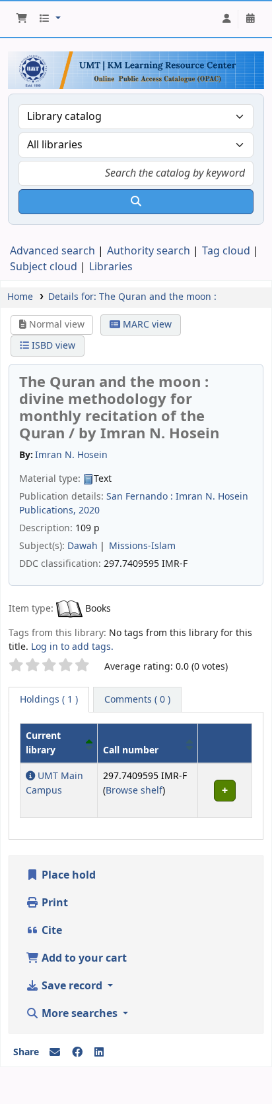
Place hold (67, 875)
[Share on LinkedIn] (99, 1052)
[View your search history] (250, 19)
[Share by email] (55, 1052)
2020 (89, 510)
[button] (22, 19)
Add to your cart (83, 958)
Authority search (148, 251)
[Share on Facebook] (77, 1052)
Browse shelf (134, 791)
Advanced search (52, 251)
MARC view (146, 325)
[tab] (137, 700)
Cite (50, 931)
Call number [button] (130, 750)
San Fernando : (139, 497)
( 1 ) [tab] (49, 700)
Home (20, 297)
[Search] (136, 201)
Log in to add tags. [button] (72, 647)
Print (53, 903)
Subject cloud (43, 267)
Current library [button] (43, 743)
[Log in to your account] (226, 19)
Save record (72, 986)
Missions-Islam (142, 546)
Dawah (82, 546)
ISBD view (52, 346)
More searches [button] (79, 1014)
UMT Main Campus (54, 783)
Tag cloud (226, 251)
